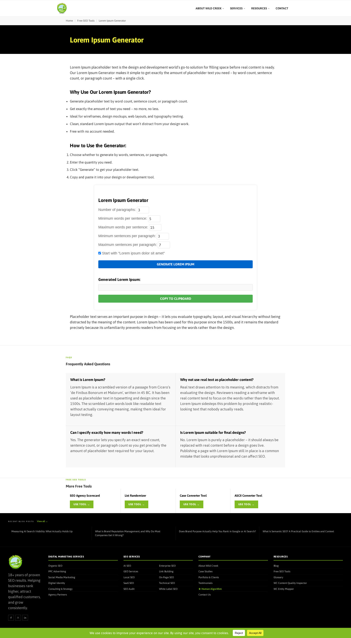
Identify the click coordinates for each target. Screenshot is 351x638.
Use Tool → (82, 504)
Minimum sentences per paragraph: (127, 236)
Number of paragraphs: (117, 210)
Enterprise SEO (167, 565)
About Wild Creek (208, 8)
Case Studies (205, 571)
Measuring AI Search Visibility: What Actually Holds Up (42, 531)
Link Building (166, 571)
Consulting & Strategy (60, 588)
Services (236, 8)
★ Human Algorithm (210, 588)
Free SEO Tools (85, 20)
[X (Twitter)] (18, 618)
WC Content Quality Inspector (290, 583)
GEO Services (131, 571)
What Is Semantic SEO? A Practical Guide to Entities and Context (298, 531)
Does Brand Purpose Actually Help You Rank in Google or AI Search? (217, 531)
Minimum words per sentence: (123, 218)
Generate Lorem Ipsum (175, 264)
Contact (282, 8)
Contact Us (204, 594)
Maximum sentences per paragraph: (128, 245)
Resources (259, 8)
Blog (276, 565)
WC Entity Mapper (284, 588)
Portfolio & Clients (208, 577)
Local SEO (129, 577)
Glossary (278, 577)
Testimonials (205, 583)
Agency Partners (57, 594)
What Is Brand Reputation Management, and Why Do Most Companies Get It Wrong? (127, 533)
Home (69, 20)
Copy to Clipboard (175, 298)
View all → (42, 521)
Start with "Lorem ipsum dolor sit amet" (133, 253)
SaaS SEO (129, 583)
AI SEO (127, 565)
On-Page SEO (166, 577)
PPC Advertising (57, 571)
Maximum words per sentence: (123, 227)
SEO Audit (129, 588)
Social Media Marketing (61, 577)
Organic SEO (55, 565)
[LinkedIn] (25, 618)
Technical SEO (167, 583)
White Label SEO (168, 588)
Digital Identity (56, 583)
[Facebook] (11, 618)
